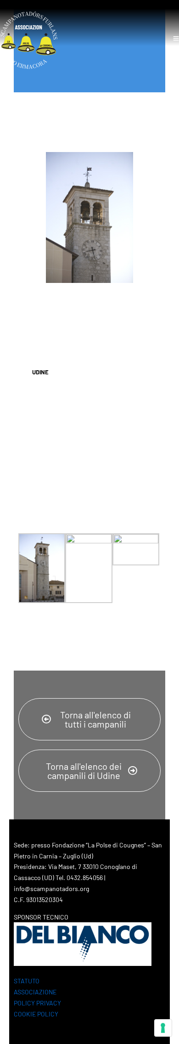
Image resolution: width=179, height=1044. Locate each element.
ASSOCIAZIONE (35, 992)
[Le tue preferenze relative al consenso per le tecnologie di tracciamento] (163, 1028)
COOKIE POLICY (36, 1014)
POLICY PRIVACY (37, 1003)
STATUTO (26, 981)
